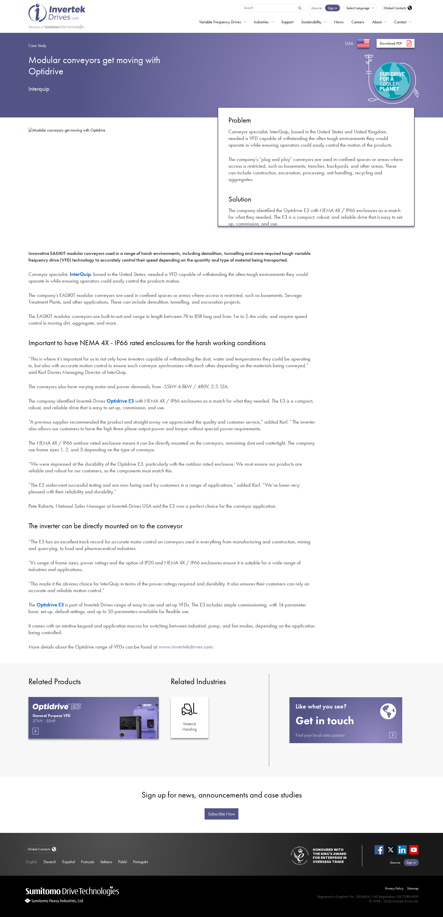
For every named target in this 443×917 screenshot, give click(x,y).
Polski (122, 861)
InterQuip (80, 274)
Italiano (106, 861)
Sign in (332, 8)
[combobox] (268, 7)
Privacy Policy (394, 888)
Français (87, 861)
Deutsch (50, 861)
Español (68, 861)
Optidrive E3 (120, 400)
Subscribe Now (221, 814)
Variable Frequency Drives (220, 22)
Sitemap (412, 888)
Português (140, 861)
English (31, 861)
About (376, 22)
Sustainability (311, 22)
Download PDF (391, 43)
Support (287, 22)
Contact (400, 22)
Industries (261, 22)
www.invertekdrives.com (185, 646)
